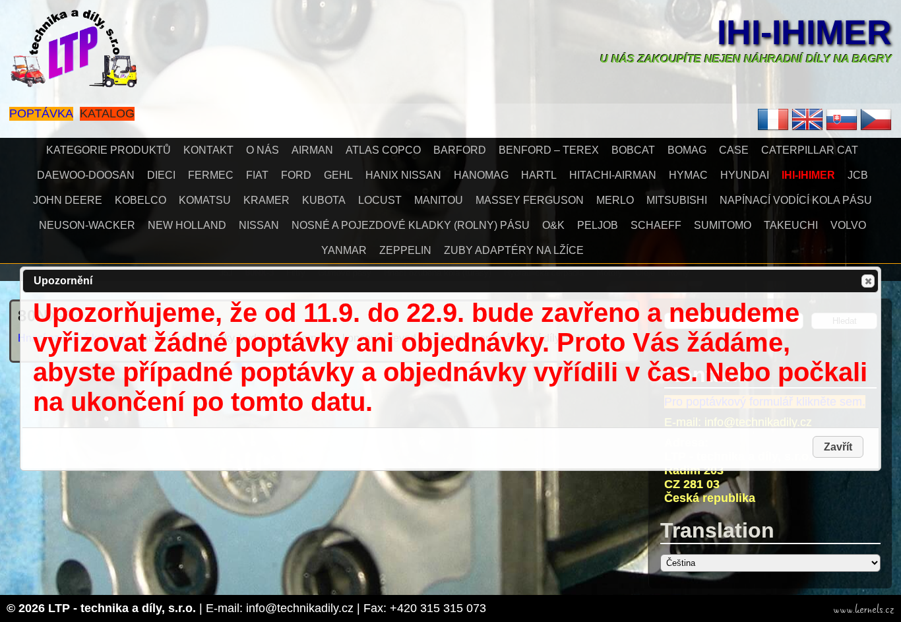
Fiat (257, 175)
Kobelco (140, 200)
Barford (459, 150)
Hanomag (481, 175)
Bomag (687, 150)
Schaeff (656, 225)
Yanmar (344, 250)
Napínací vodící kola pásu (796, 200)
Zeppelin (405, 250)
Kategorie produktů (108, 150)
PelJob (597, 225)
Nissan (259, 225)
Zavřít (868, 281)
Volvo (848, 225)
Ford (296, 175)
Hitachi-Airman (612, 175)
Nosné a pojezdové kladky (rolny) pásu (411, 225)
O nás (262, 150)
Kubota (324, 200)
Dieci (161, 175)
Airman (312, 150)
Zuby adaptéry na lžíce (514, 250)
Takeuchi (791, 225)
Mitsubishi (676, 200)
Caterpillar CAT (809, 150)
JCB (858, 175)
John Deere (67, 200)
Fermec (210, 175)
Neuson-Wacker (87, 225)
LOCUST (380, 200)
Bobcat (633, 150)
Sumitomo (722, 225)
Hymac (688, 175)
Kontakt (208, 150)
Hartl (539, 175)
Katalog (107, 113)
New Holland (187, 225)
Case (734, 150)
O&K (553, 225)
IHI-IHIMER (804, 32)
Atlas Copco (383, 150)
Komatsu (205, 200)
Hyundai (744, 175)
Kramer (266, 200)
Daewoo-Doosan (86, 175)
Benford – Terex (549, 150)
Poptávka (41, 113)
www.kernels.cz (863, 609)
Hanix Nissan (403, 175)
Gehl (338, 175)
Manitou (438, 200)
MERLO (615, 200)
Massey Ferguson (530, 200)
